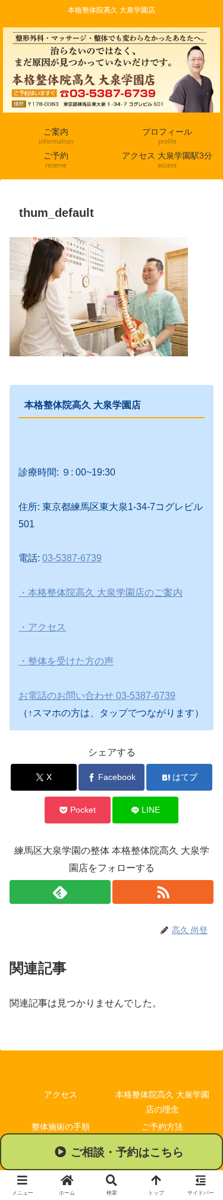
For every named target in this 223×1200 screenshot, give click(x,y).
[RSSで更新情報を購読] (162, 892)
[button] (111, 1151)
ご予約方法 (162, 1126)
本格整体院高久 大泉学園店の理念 (162, 1102)
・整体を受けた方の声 (66, 661)
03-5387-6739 (72, 558)
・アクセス (42, 627)
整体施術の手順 (61, 1126)
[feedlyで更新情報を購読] (60, 892)
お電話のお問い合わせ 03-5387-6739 (96, 696)
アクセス (60, 1094)
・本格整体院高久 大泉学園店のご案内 (100, 592)
